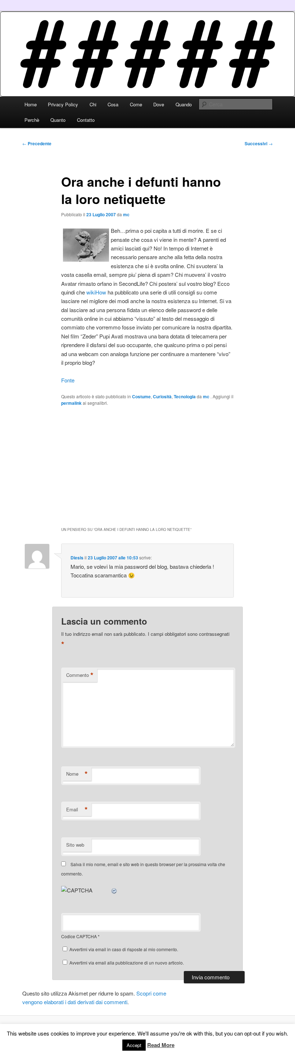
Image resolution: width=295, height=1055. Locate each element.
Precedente (36, 143)
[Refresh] (114, 890)
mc (126, 214)
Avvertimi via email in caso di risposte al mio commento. (123, 949)
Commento (80, 675)
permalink (71, 403)
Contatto (86, 119)
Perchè (31, 119)
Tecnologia (185, 396)
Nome (77, 774)
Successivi (259, 143)
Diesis (77, 557)
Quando (184, 104)
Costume (141, 396)
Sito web (75, 844)
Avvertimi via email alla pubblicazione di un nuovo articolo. (126, 962)
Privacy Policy (63, 104)
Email (77, 809)
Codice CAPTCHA (79, 936)
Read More (160, 1045)
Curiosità (162, 396)
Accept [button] (134, 1045)
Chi (93, 104)
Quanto (57, 119)
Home (30, 104)
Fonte (67, 380)
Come (136, 104)
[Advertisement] (148, 465)
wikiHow (96, 292)
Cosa (113, 104)
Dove (158, 104)
